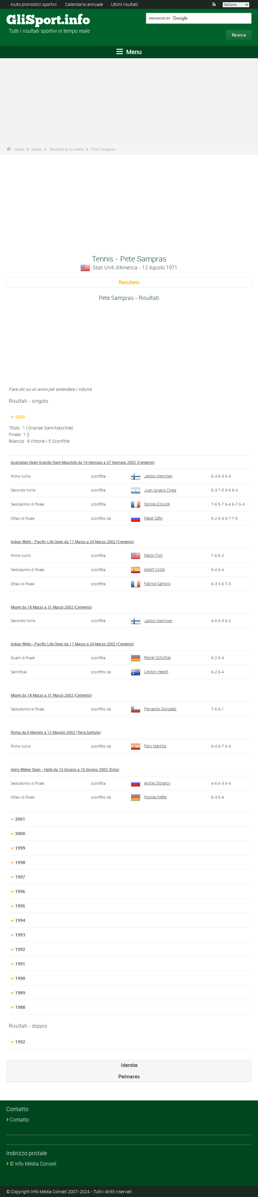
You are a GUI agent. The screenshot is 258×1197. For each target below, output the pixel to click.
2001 (20, 819)
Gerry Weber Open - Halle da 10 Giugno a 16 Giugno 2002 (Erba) (65, 769)
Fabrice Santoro (157, 583)
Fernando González (160, 708)
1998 (20, 862)
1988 (20, 1007)
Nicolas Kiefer (155, 796)
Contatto (19, 1119)
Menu (133, 52)
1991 (20, 964)
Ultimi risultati (124, 4)
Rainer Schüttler (157, 657)
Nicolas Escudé (157, 503)
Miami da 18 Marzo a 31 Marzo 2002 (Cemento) (51, 607)
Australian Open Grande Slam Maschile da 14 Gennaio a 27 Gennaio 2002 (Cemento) (82, 462)
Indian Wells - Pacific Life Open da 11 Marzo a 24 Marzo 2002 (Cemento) (72, 541)
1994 (20, 920)
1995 (20, 906)
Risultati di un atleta (67, 149)
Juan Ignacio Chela (160, 489)
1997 (20, 877)
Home (20, 149)
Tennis (36, 149)
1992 (20, 949)
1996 (20, 891)
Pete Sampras (103, 149)
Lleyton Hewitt (156, 671)
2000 (20, 833)
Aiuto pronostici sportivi (33, 4)
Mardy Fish (153, 555)
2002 (20, 417)
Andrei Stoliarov (157, 782)
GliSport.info (30, 20)
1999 (20, 848)
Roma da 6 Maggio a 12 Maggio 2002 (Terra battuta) (56, 732)
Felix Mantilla (155, 745)
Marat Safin (153, 517)
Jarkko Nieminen (158, 475)
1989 (20, 993)
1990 (20, 978)
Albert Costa (154, 569)
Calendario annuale (84, 4)
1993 (20, 935)
